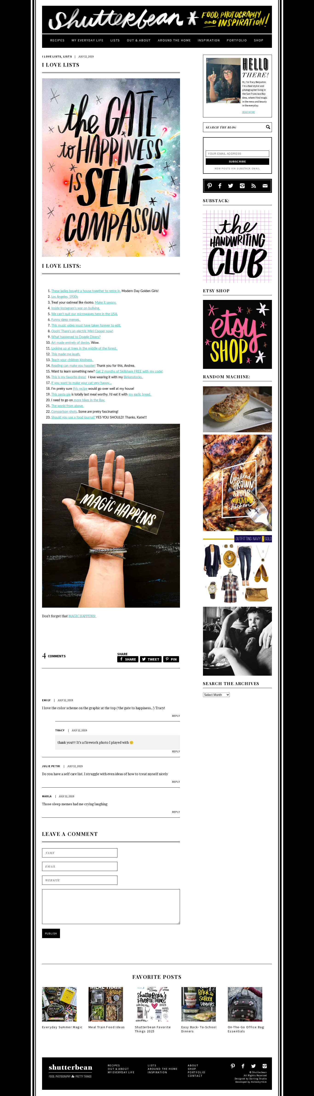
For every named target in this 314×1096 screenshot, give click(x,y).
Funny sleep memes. (66, 320)
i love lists (51, 56)
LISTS (67, 56)
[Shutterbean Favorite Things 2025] (152, 1023)
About (193, 1065)
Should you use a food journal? (73, 417)
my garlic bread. (140, 394)
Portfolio (237, 40)
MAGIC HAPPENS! (83, 616)
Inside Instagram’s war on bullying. (75, 308)
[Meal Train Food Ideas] (105, 1023)
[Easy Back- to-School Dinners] (198, 1023)
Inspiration (209, 40)
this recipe (80, 388)
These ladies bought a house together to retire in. (86, 291)
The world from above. (67, 406)
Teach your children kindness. (72, 360)
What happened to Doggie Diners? (75, 337)
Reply (176, 715)
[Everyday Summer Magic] (59, 1023)
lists (115, 40)
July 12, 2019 (65, 700)
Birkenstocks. (133, 377)
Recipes (57, 40)
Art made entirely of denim (70, 342)
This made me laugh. (65, 354)
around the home (174, 40)
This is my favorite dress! (68, 377)
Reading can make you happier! (73, 365)
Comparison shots (64, 411)
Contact (195, 1075)
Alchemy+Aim (259, 1081)
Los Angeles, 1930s (64, 297)
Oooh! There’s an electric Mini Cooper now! (82, 331)
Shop (259, 40)
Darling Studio (258, 1078)
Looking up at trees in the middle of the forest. (84, 348)
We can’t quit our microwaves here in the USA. (84, 314)
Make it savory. (105, 302)
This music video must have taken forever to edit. (86, 325)
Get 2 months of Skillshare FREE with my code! (129, 371)
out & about (139, 40)
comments (54, 656)
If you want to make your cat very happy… (81, 383)
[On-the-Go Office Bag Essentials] (245, 1023)
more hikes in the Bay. (89, 400)
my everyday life (88, 40)
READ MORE (248, 112)
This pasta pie (61, 394)
